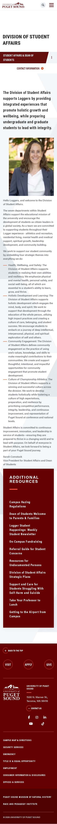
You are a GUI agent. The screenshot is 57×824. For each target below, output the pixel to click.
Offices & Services (13, 782)
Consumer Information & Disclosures (24, 775)
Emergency (9, 754)
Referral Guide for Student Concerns (27, 550)
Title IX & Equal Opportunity (19, 761)
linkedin (44, 717)
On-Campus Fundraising (26, 541)
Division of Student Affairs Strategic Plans (28, 574)
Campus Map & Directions (17, 740)
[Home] (11, 692)
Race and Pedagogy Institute (20, 803)
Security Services (13, 747)
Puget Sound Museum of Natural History (27, 796)
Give (49, 664)
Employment (10, 768)
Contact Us (36, 708)
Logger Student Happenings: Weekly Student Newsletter (23, 529)
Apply (28, 664)
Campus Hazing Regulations (20, 503)
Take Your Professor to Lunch (25, 602)
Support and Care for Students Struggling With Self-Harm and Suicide (27, 588)
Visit (8, 664)
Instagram (37, 717)
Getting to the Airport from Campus (28, 613)
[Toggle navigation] (51, 5)
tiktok (42, 723)
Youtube (31, 723)
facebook (29, 717)
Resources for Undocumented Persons (25, 562)
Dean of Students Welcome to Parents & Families (28, 515)
